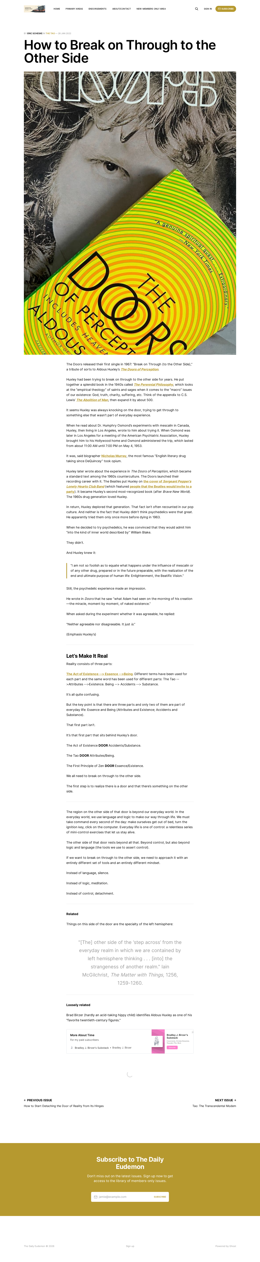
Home (57, 8)
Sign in (208, 8)
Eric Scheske (34, 33)
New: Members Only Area (151, 8)
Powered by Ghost (225, 1246)
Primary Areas (74, 8)
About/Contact (121, 8)
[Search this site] (196, 9)
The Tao (50, 33)
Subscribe (227, 8)
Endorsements (97, 8)
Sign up (130, 1246)
